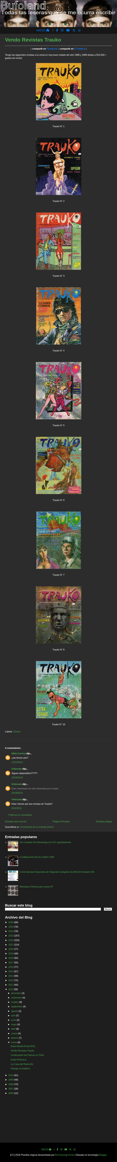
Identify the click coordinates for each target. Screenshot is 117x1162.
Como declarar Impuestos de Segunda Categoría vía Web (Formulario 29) (57, 872)
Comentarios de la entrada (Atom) (36, 827)
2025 (11, 927)
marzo (14, 1033)
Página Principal (61, 821)
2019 (11, 953)
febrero (15, 1038)
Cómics (17, 731)
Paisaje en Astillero (20, 1068)
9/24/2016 (16, 808)
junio (14, 1020)
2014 (11, 976)
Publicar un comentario (20, 815)
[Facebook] (57, 1149)
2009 (11, 1080)
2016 (11, 967)
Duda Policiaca (18, 1059)
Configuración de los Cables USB (37, 857)
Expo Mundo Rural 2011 (23, 1046)
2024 (11, 931)
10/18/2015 (17, 777)
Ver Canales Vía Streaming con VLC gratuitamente (45, 842)
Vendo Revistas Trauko (22, 1050)
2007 (11, 1089)
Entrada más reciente (16, 821)
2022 (11, 940)
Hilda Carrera (18, 753)
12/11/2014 (17, 762)
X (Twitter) (79, 49)
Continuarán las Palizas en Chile (27, 1055)
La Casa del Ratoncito (22, 1064)
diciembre (16, 993)
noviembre (16, 997)
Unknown (16, 769)
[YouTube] (65, 1149)
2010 (11, 1075)
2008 (11, 1084)
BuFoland (60, 1155)
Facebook (52, 49)
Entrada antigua (104, 821)
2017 (11, 962)
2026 (11, 922)
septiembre (17, 1006)
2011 (11, 989)
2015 (11, 971)
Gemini (71, 1155)
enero (14, 1042)
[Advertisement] (58, 1119)
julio (13, 1015)
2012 (11, 985)
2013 (11, 980)
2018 (11, 958)
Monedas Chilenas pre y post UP (36, 886)
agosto (15, 1011)
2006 (11, 1093)
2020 (11, 949)
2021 (11, 944)
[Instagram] (61, 1149)
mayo (14, 1024)
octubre (15, 1002)
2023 (11, 935)
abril (13, 1029)
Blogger (103, 1155)
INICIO (41, 30)
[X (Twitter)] (70, 1149)
